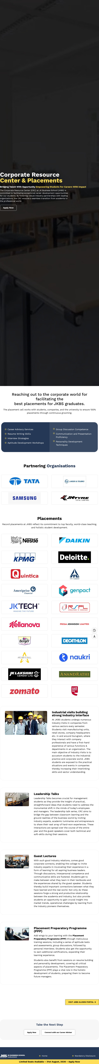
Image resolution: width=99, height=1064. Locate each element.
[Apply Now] (94, 630)
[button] (8, 723)
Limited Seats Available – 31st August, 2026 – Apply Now (49, 1061)
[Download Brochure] (94, 636)
